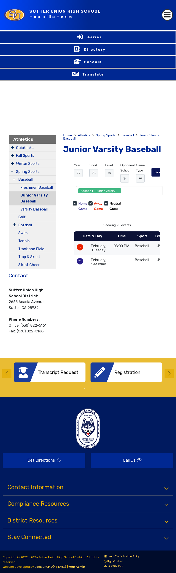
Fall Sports (25, 155)
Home (67, 135)
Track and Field (31, 249)
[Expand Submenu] (12, 147)
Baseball (25, 179)
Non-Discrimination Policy (122, 557)
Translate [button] (93, 74)
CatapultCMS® (45, 566)
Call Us (113, 460)
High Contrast (115, 561)
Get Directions (29, 462)
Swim (23, 233)
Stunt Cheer (29, 265)
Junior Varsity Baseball (34, 198)
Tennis (24, 241)
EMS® (62, 566)
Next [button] (169, 373)
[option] (49, 373)
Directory (94, 50)
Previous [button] (6, 373)
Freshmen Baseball (36, 187)
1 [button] (84, 389)
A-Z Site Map (113, 567)
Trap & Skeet (29, 257)
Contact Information (35, 487)
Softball (25, 225)
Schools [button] (93, 62)
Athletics (23, 139)
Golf (22, 217)
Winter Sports (27, 163)
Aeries (94, 37)
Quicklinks (24, 148)
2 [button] (91, 389)
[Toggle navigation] (167, 15)
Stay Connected (29, 537)
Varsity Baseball (34, 209)
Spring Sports (27, 171)
